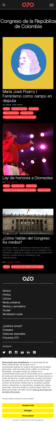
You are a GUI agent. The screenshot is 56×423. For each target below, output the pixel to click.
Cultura (7, 298)
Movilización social (13, 314)
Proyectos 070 (11, 337)
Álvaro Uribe (31, 186)
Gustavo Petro (27, 113)
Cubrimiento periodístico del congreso (27, 267)
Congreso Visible (13, 262)
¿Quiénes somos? (12, 325)
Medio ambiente (11, 302)
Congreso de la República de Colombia (20, 117)
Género (7, 290)
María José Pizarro (11, 113)
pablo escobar (44, 190)
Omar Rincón (12, 182)
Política (6, 109)
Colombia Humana (19, 109)
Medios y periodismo (14, 306)
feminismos (33, 109)
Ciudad (6, 310)
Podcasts (8, 329)
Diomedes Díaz (18, 186)
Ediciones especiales (14, 333)
